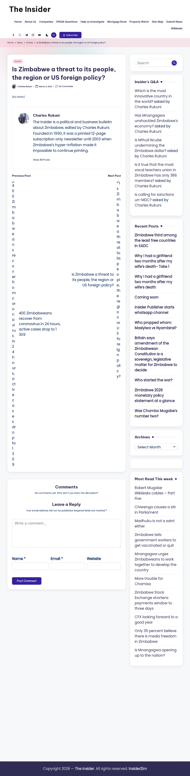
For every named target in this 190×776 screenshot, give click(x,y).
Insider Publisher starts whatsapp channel (154, 310)
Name (19, 558)
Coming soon (147, 297)
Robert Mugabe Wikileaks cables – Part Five (155, 493)
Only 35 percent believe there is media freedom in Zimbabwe (155, 636)
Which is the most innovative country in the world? (153, 96)
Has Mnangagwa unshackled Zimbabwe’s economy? (156, 121)
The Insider (30, 9)
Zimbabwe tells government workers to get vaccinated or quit (155, 540)
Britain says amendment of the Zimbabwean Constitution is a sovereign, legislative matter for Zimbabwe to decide (156, 354)
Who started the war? (153, 380)
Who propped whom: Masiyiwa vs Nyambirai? (155, 325)
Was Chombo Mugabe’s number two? (156, 413)
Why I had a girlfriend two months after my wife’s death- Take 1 (153, 261)
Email (57, 558)
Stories (17, 61)
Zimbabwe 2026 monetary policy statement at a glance (155, 395)
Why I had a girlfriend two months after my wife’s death (153, 282)
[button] (70, 35)
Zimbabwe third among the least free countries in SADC (156, 240)
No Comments (66, 86)
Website (94, 558)
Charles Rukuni (46, 115)
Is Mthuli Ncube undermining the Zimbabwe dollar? (150, 145)
